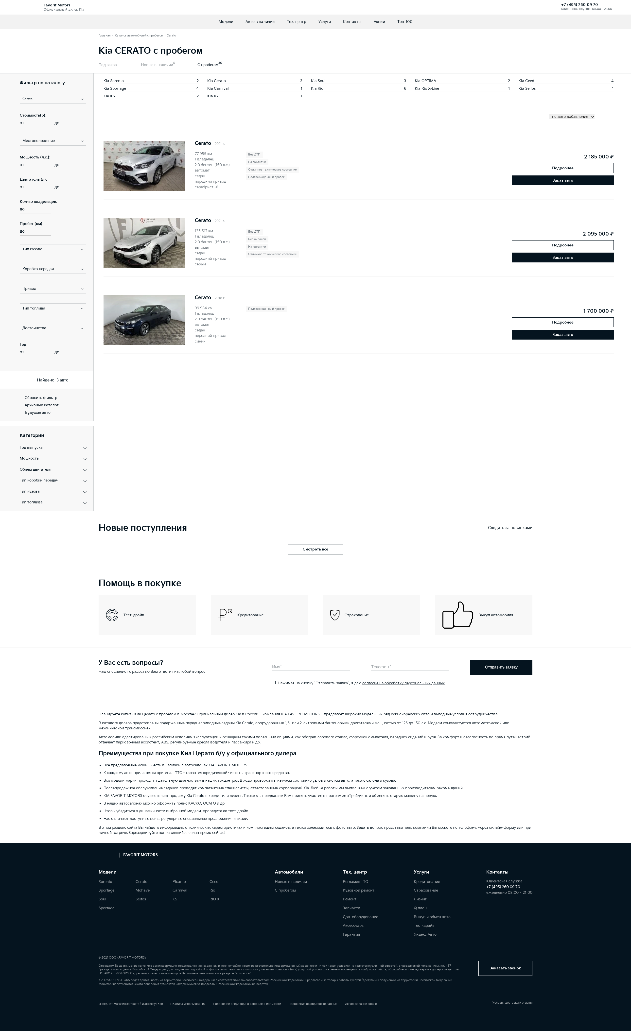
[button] (53, 99)
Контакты (352, 21)
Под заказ (108, 65)
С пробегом (207, 65)
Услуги (324, 21)
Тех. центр (296, 21)
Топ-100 (404, 21)
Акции (379, 21)
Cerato (203, 143)
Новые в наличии (157, 65)
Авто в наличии (260, 21)
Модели (226, 21)
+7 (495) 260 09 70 (579, 4)
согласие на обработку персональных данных (403, 683)
